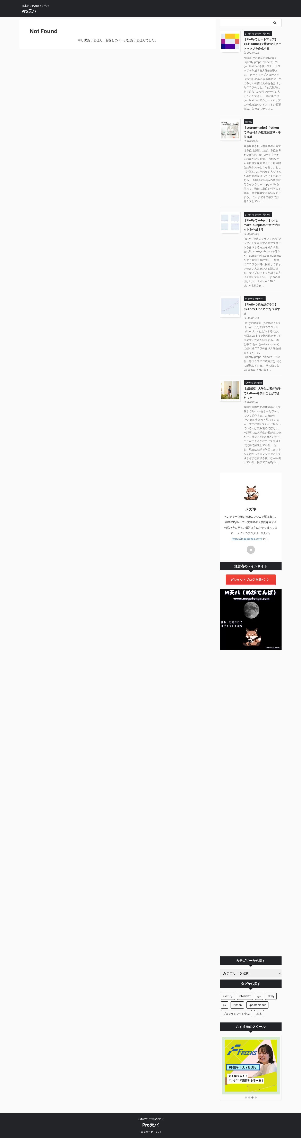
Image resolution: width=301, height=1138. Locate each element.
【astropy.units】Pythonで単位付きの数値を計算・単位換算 (262, 132)
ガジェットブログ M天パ (248, 580)
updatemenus (257, 1005)
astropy (228, 996)
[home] (251, 550)
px (224, 1005)
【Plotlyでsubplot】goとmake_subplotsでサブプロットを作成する (262, 224)
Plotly (270, 996)
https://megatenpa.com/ (247, 538)
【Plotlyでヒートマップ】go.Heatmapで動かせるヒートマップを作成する (262, 43)
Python (237, 1005)
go (259, 996)
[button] (246, 1097)
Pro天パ (29, 11)
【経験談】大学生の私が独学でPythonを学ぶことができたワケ (262, 393)
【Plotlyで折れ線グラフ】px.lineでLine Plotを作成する (262, 309)
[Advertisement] (251, 803)
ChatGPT (245, 996)
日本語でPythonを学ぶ (150, 1118)
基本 (259, 1013)
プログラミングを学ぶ (236, 1013)
